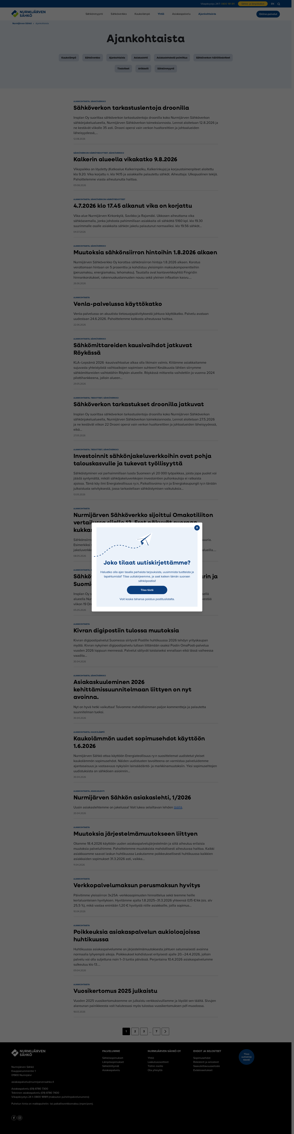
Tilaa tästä (147, 590)
